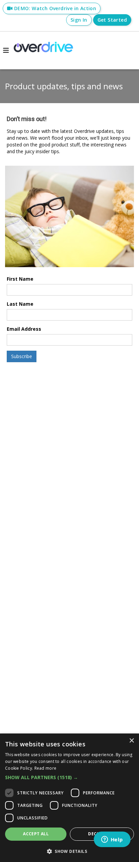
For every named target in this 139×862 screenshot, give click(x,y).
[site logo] (43, 50)
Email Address (24, 329)
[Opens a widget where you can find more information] (112, 840)
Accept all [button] (36, 834)
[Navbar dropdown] (5, 50)
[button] (69, 777)
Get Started (112, 20)
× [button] (131, 740)
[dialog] (69, 797)
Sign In (79, 20)
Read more (45, 768)
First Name (20, 279)
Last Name (20, 304)
